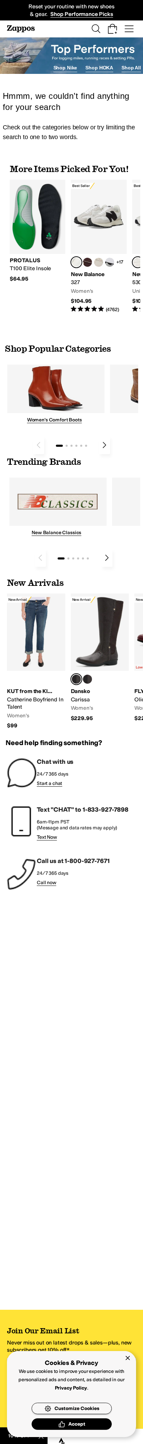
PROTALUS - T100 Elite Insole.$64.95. (37, 231)
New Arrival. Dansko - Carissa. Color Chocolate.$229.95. (100, 657)
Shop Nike (65, 67)
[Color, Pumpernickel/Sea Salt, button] (87, 262)
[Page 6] (86, 446)
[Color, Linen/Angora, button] (98, 262)
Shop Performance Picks (81, 14)
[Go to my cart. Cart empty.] (112, 29)
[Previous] (38, 445)
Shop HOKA (99, 67)
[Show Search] (96, 29)
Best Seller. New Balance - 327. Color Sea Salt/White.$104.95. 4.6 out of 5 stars (98, 246)
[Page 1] (59, 446)
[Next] (104, 445)
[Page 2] (67, 446)
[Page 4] (76, 446)
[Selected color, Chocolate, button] (76, 679)
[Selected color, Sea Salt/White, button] (76, 262)
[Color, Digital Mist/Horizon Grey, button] (109, 262)
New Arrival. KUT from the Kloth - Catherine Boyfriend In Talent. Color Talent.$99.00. (36, 661)
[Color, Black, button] (87, 679)
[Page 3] (71, 446)
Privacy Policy (71, 1388)
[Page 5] (81, 446)
